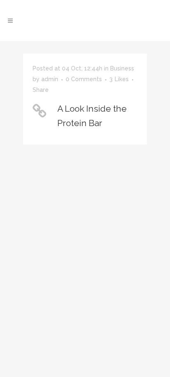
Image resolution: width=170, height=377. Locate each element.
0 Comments (84, 79)
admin (49, 79)
